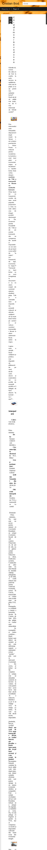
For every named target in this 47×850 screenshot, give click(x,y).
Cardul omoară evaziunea (14, 39)
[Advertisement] (28, 50)
